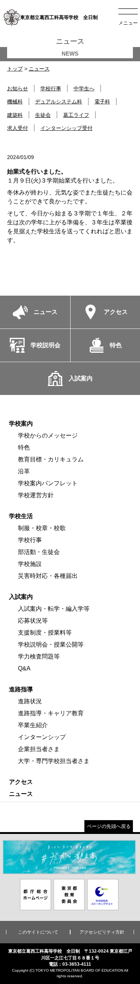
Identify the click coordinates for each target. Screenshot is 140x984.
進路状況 (30, 701)
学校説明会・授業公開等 (51, 644)
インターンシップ (42, 737)
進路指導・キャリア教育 (51, 713)
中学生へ (84, 88)
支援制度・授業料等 (45, 632)
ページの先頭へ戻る (109, 826)
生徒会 (43, 115)
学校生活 (21, 516)
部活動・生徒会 (39, 552)
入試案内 (21, 597)
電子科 (102, 102)
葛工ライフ (76, 115)
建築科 (15, 115)
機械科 (15, 102)
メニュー (128, 23)
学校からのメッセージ (48, 435)
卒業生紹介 (33, 725)
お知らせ (17, 88)
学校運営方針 (36, 495)
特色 (24, 447)
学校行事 (50, 88)
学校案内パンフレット (48, 483)
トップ (15, 69)
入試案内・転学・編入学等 (54, 608)
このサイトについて (38, 932)
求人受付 (17, 128)
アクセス (21, 782)
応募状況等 (33, 620)
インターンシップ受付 (66, 128)
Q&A (24, 668)
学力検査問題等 (39, 656)
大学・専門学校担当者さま (54, 761)
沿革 (24, 471)
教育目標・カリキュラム (51, 459)
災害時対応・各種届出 (48, 576)
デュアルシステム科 (58, 102)
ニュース (39, 69)
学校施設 (30, 564)
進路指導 (21, 689)
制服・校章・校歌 (42, 528)
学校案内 (21, 423)
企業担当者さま (39, 749)
